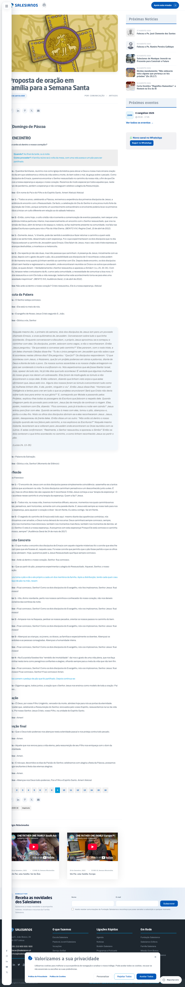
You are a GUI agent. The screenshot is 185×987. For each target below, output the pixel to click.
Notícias (100, 941)
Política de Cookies (58, 976)
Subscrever (169, 903)
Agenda (100, 937)
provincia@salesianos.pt (20, 953)
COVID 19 (14, 808)
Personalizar (103, 976)
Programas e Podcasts (107, 950)
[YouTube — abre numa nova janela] (6, 966)
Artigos (113, 96)
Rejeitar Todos (124, 976)
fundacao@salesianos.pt (20, 950)
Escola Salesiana (60, 937)
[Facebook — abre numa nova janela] (6, 950)
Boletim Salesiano (105, 946)
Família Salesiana (148, 946)
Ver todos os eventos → (139, 122)
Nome (74, 897)
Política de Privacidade (37, 976)
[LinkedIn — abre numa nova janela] (6, 961)
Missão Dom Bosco (149, 950)
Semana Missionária (47, 870)
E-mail (118, 897)
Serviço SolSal (59, 950)
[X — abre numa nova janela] (6, 972)
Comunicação (97, 96)
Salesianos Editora (149, 941)
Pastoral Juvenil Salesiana (64, 941)
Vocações (57, 946)
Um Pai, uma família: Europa (82, 874)
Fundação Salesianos (150, 937)
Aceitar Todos (146, 976)
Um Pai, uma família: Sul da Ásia (25, 874)
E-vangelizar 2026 (144, 113)
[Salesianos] (26, 5)
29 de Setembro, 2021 (18, 870)
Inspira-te (26, 808)
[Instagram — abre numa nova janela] (6, 956)
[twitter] (19, 965)
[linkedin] (14, 965)
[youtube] (24, 965)
